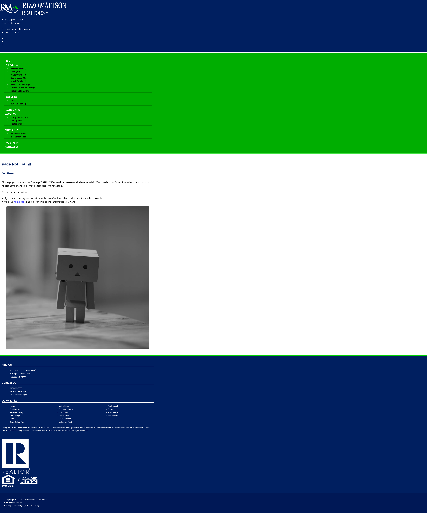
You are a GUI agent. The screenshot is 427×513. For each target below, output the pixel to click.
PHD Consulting (32, 505)
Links (13, 100)
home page (20, 201)
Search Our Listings (20, 84)
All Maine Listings (17, 412)
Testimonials (17, 123)
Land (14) (15, 71)
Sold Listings (15, 415)
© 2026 (18, 500)
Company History (19, 117)
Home (8, 61)
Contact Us (112, 409)
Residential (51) (18, 68)
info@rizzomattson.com (17, 28)
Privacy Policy (113, 412)
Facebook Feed (18, 133)
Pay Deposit (12, 143)
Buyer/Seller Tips (19, 103)
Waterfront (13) (18, 74)
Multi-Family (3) (18, 81)
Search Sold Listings (20, 90)
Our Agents (16, 120)
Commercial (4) (18, 78)
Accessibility (113, 415)
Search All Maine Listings (23, 87)
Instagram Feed (18, 136)
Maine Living (12, 110)
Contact (11, 146)
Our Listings (15, 409)
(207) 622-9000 (11, 32)
